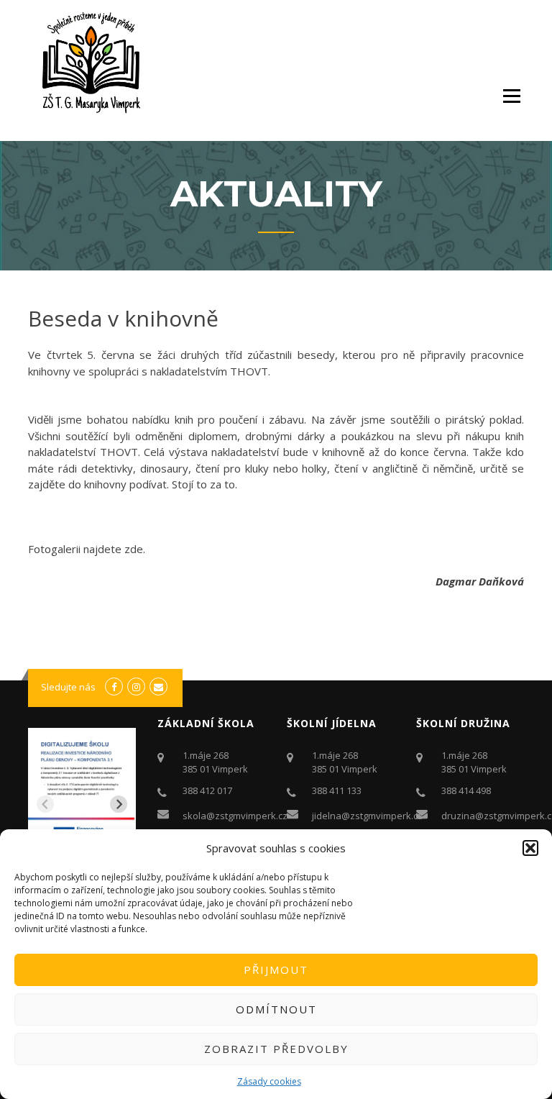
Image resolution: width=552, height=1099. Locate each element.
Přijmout (276, 969)
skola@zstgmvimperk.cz (235, 815)
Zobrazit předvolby (276, 1048)
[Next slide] (118, 804)
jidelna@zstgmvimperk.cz (367, 815)
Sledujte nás (68, 686)
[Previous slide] (45, 804)
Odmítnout (276, 1009)
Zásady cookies (269, 1081)
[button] (530, 848)
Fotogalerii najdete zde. (86, 549)
